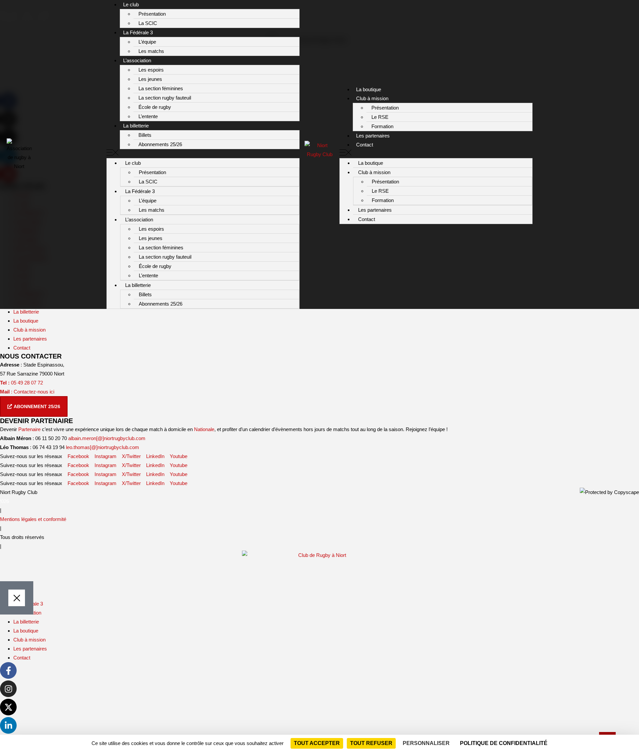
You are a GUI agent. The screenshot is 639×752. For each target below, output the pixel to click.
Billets (144, 135)
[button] (203, 153)
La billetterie (136, 125)
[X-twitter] (8, 707)
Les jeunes (150, 79)
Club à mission (372, 98)
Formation (382, 126)
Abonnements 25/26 (160, 144)
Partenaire (29, 429)
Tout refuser (371, 743)
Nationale (204, 429)
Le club (131, 4)
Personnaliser (426, 743)
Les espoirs (151, 70)
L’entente (148, 116)
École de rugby (154, 107)
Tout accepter (317, 743)
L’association (137, 60)
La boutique (368, 89)
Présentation (152, 14)
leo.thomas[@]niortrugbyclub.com (102, 447)
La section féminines (160, 88)
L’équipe (147, 42)
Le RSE (379, 117)
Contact (364, 144)
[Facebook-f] (8, 670)
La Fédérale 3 (138, 32)
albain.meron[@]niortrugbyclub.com (106, 438)
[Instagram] (8, 688)
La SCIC (147, 23)
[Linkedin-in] (8, 725)
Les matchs (151, 51)
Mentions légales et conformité (33, 519)
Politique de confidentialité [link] (503, 743)
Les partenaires (373, 135)
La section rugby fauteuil (164, 98)
